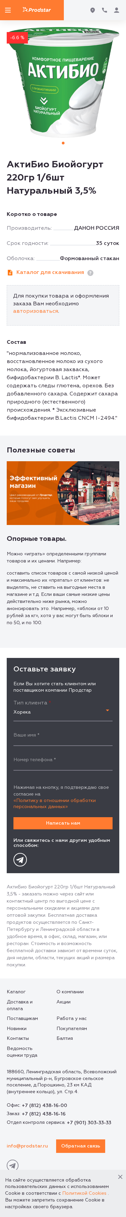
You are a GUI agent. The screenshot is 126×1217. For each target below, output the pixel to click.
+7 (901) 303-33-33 (89, 1123)
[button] (63, 143)
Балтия (64, 1038)
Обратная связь (80, 1146)
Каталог (16, 992)
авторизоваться (35, 311)
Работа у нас (71, 1018)
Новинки (17, 1028)
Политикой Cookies (84, 1193)
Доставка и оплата (20, 1005)
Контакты (18, 1038)
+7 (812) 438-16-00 (44, 1105)
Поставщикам (22, 1018)
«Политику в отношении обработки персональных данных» (54, 803)
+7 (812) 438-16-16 (44, 1114)
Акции (63, 1002)
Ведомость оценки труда (22, 1052)
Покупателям (71, 1028)
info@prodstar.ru (27, 1146)
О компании (70, 992)
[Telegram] (20, 859)
